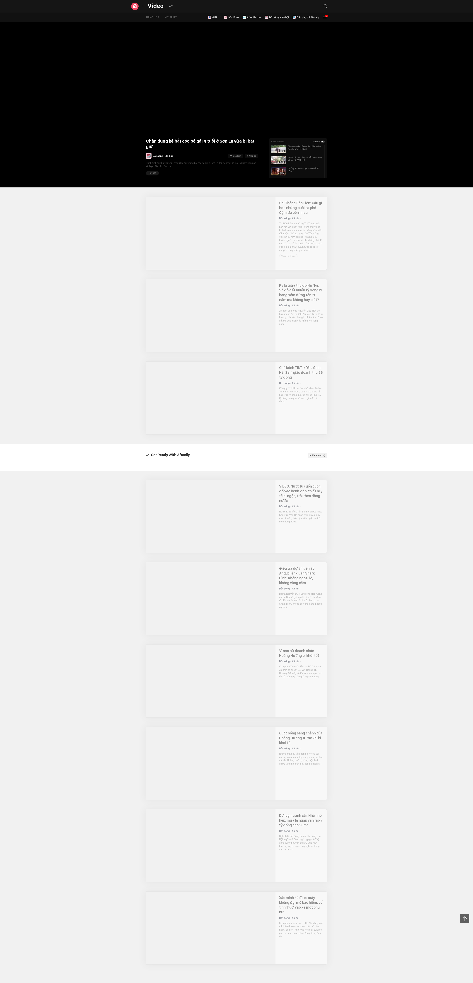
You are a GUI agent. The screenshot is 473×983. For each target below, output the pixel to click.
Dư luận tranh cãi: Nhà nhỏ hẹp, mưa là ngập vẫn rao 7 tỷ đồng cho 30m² (301, 820)
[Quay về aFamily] (135, 6)
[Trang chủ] (155, 6)
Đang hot (152, 17)
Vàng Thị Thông (288, 256)
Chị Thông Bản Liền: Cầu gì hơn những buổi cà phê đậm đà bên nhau (300, 208)
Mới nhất (171, 17)
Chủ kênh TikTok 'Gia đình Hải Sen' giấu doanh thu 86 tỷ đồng (301, 372)
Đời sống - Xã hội (163, 156)
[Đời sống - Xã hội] (149, 156)
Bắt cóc (152, 173)
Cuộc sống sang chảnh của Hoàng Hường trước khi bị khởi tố (300, 738)
